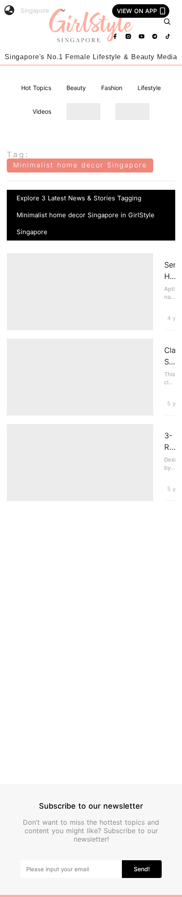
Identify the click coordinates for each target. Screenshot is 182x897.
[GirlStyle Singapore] (91, 26)
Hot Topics (36, 87)
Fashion (111, 87)
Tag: (18, 154)
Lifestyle (149, 87)
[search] (167, 21)
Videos (42, 111)
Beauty (76, 87)
